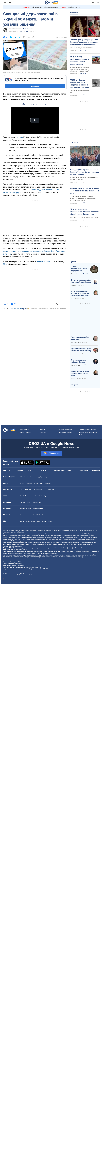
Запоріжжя (33, 477)
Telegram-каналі (43, 261)
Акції (40, 496)
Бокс (41, 483)
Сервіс (46, 496)
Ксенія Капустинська (15, 29)
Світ (30, 471)
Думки (73, 261)
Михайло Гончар (76, 378)
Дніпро (41, 477)
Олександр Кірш (75, 365)
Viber (5, 264)
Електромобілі (33, 496)
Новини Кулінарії (37, 502)
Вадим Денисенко (76, 299)
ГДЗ (21, 489)
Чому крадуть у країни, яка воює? (80, 338)
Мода (38, 521)
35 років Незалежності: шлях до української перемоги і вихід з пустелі (79, 268)
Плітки (27, 521)
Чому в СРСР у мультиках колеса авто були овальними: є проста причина (79, 60)
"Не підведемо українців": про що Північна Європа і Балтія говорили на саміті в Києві (84, 171)
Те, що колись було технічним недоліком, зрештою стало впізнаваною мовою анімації (79, 69)
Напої (28, 502)
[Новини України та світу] (25, 309)
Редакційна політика (16, 308)
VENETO (63, 7)
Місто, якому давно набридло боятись (78, 361)
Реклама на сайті (25, 432)
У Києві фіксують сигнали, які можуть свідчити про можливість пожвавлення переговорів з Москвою (83, 198)
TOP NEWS (74, 142)
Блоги (68, 471)
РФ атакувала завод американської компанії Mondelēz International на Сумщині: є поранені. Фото (84, 211)
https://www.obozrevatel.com (69, 530)
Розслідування (59, 471)
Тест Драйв (23, 496)
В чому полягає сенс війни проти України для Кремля (81, 281)
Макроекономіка (38, 508)
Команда (42, 429)
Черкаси (47, 477)
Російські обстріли (74, 7)
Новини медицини (25, 515)
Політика (19, 471)
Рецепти (22, 502)
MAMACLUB (36, 515)
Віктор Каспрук (75, 285)
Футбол (22, 483)
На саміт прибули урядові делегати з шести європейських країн (84, 178)
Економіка (34, 308)
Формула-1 (48, 483)
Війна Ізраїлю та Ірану (51, 7)
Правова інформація (65, 429)
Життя (43, 471)
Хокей (36, 483)
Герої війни (26, 7)
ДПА (44, 489)
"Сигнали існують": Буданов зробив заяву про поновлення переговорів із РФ (84, 190)
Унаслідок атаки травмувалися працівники (84, 217)
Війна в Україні (37, 7)
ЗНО (49, 489)
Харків (26, 477)
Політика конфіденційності (87, 429)
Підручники (27, 489)
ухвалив (19, 137)
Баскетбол (29, 483)
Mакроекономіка (28, 29)
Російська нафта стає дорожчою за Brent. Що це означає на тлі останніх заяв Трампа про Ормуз (81, 293)
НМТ (53, 489)
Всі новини (96, 471)
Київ (21, 477)
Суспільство (83, 471)
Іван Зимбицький (76, 342)
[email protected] (26, 569)
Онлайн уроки (37, 489)
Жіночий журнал (47, 521)
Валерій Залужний (76, 274)
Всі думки (74, 385)
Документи (43, 432)
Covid (43, 515)
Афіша (22, 521)
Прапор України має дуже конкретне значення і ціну (81, 350)
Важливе (74, 12)
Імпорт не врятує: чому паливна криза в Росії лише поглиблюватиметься (80, 373)
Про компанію (24, 429)
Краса (33, 521)
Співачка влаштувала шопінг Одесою (82, 48)
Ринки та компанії (25, 508)
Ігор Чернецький (75, 354)
